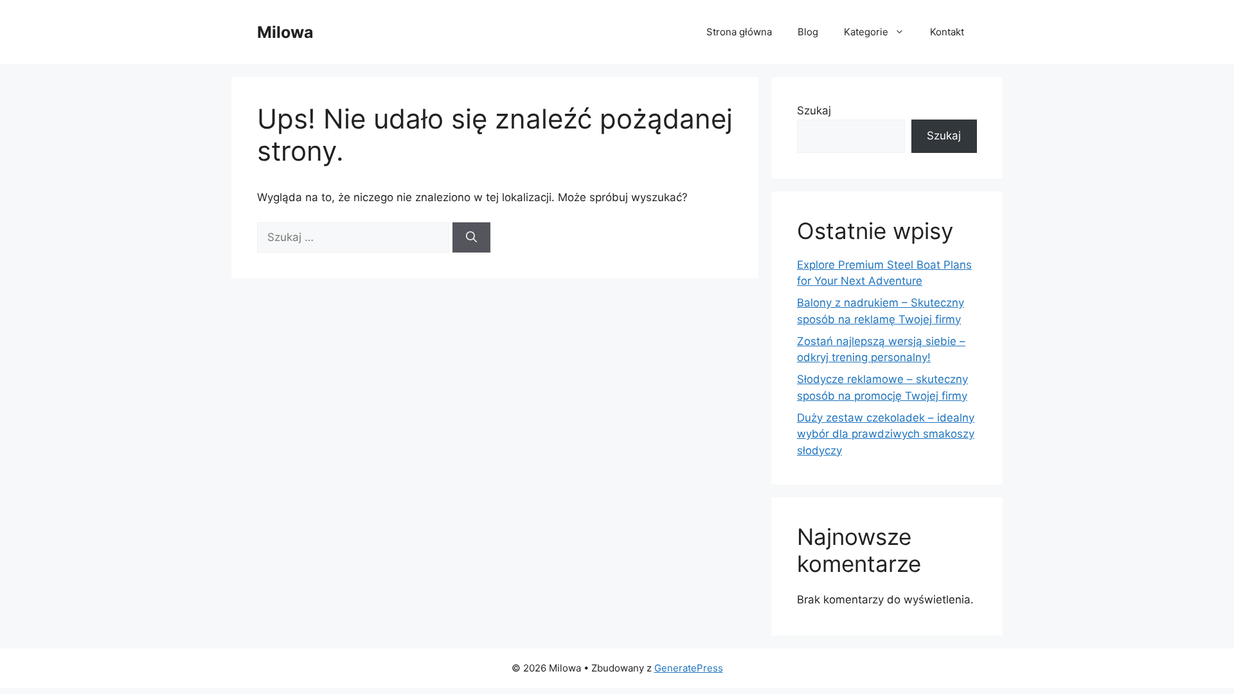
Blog (808, 32)
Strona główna (739, 32)
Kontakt (947, 32)
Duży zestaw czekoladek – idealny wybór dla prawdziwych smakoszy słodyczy (885, 434)
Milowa (285, 32)
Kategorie (866, 32)
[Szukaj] (471, 237)
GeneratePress (688, 668)
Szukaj (814, 110)
